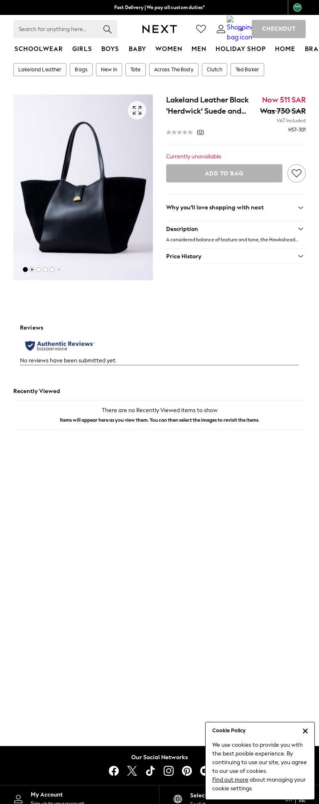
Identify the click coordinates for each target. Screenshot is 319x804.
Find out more (230, 779)
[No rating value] (181, 132)
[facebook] (114, 771)
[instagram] (169, 771)
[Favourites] (201, 29)
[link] (221, 29)
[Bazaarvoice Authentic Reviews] (60, 346)
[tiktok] (150, 771)
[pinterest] (187, 771)
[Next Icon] (159, 29)
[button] (25, 269)
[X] (132, 771)
